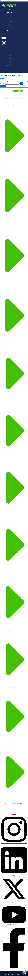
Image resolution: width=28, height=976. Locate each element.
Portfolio (11, 25)
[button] (3, 40)
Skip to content (3, 0)
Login (8, 33)
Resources (9, 12)
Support (7, 65)
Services (7, 48)
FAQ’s (10, 64)
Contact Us (8, 31)
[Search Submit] (21, 83)
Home (6, 47)
